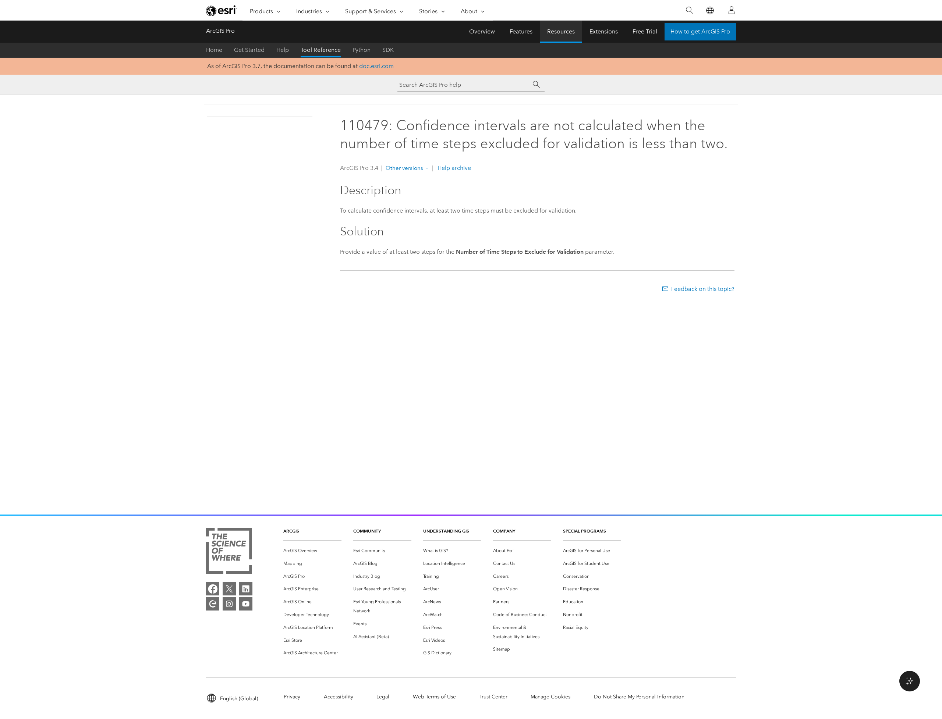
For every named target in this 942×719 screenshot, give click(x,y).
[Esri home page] (221, 11)
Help (282, 49)
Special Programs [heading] (584, 531)
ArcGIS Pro (220, 30)
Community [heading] (367, 531)
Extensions (603, 31)
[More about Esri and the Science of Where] (229, 552)
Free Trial (645, 31)
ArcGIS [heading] (291, 531)
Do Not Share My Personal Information (639, 697)
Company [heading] (504, 531)
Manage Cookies (550, 697)
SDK (388, 49)
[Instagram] (229, 604)
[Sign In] (731, 10)
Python (362, 49)
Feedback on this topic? (702, 288)
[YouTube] (245, 604)
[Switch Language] (710, 10)
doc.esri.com (376, 66)
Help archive (453, 167)
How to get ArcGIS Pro (700, 31)
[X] (229, 588)
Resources (561, 31)
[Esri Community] (212, 604)
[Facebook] (212, 588)
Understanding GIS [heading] (446, 531)
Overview (482, 31)
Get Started (249, 49)
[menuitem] (312, 550)
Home (214, 49)
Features (521, 31)
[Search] (689, 10)
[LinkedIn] (245, 588)
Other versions (404, 168)
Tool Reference (321, 49)
